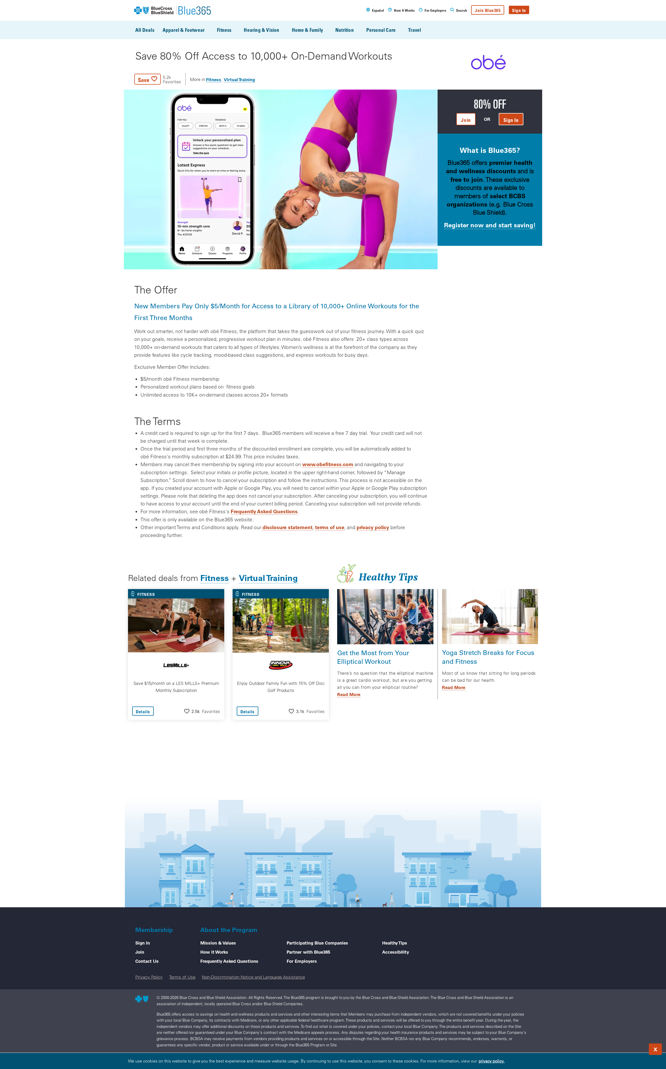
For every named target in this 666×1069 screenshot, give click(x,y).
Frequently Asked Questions (264, 511)
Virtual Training (239, 79)
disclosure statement (287, 527)
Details (143, 711)
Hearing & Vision (261, 30)
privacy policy (373, 527)
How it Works (214, 952)
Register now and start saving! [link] (490, 225)
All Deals (144, 30)
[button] (157, 79)
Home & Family (307, 30)
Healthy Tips (394, 943)
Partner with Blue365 (308, 952)
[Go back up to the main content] (630, 1047)
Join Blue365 (488, 10)
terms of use (329, 527)
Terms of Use (182, 977)
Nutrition (344, 30)
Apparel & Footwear (183, 30)
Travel (414, 30)
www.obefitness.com (327, 464)
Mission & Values (218, 943)
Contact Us (147, 961)
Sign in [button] (511, 120)
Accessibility (395, 952)
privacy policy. (491, 1061)
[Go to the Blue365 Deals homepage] (173, 10)
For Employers (302, 961)
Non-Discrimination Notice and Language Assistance (253, 977)
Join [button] (466, 120)
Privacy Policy (149, 977)
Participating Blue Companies (317, 943)
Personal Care (381, 30)
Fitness (224, 30)
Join (139, 952)
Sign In (519, 10)
